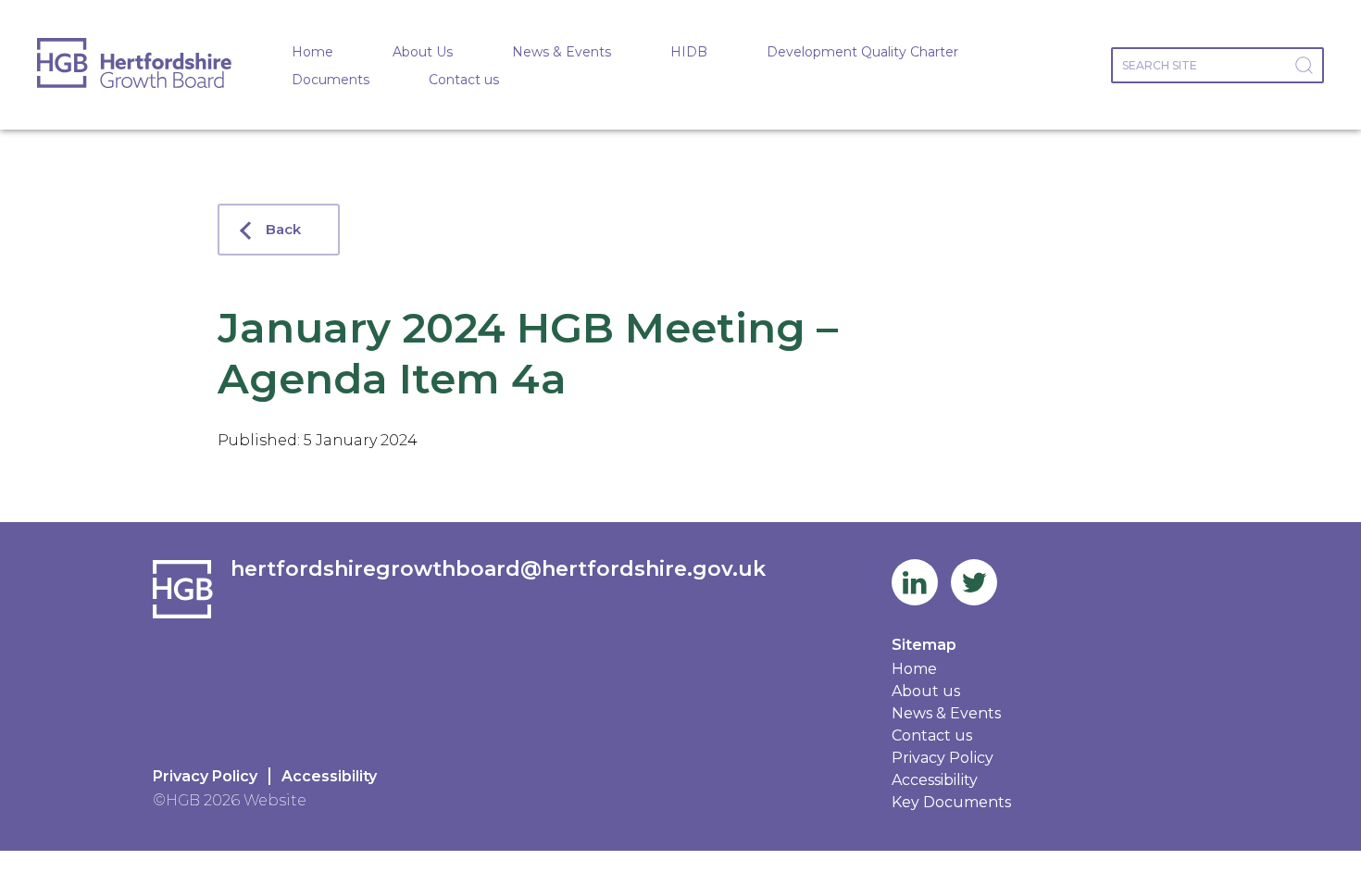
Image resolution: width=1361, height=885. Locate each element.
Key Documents (951, 802)
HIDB (688, 52)
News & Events (561, 52)
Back (283, 229)
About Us (423, 52)
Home (312, 52)
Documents (330, 79)
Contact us (464, 79)
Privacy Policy (205, 776)
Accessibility (329, 776)
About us (926, 691)
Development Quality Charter (862, 52)
